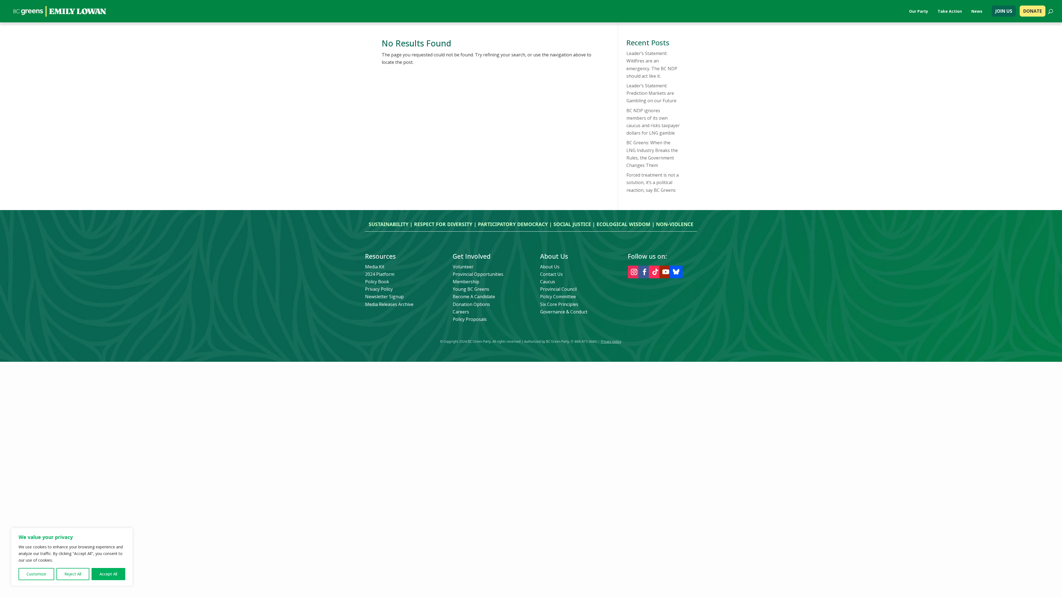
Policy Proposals (470, 319)
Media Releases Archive (389, 304)
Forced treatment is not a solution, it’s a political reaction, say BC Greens (652, 182)
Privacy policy (611, 341)
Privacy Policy (379, 289)
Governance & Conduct (563, 312)
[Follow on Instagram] (634, 272)
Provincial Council (558, 289)
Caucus (547, 282)
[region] (72, 557)
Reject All (72, 574)
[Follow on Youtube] (665, 272)
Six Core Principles (559, 304)
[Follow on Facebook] (644, 272)
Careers (461, 312)
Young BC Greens (471, 289)
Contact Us (551, 274)
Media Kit (374, 267)
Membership (466, 282)
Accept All (108, 574)
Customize (36, 574)
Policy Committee (558, 297)
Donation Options (471, 304)
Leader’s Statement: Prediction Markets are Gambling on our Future (651, 93)
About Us (549, 267)
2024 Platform (379, 274)
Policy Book (377, 282)
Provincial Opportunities (478, 274)
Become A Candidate (474, 297)
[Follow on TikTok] (655, 272)
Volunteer (463, 267)
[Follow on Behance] (676, 272)
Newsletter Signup (384, 297)
